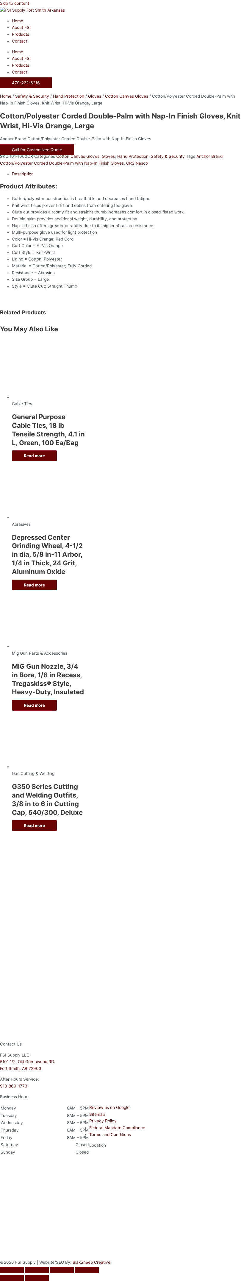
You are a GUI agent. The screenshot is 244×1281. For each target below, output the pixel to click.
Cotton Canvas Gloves (126, 96)
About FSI (21, 27)
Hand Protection (68, 96)
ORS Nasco (137, 163)
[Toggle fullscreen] (37, 1270)
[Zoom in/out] (12, 1270)
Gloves (94, 96)
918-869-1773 (13, 1086)
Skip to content (14, 3)
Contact (19, 41)
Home (17, 20)
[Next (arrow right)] (37, 1278)
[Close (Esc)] (87, 1270)
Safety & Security (32, 96)
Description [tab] (23, 173)
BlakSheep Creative (91, 1262)
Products (20, 34)
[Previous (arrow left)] (12, 1278)
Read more (34, 455)
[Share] (62, 1270)
